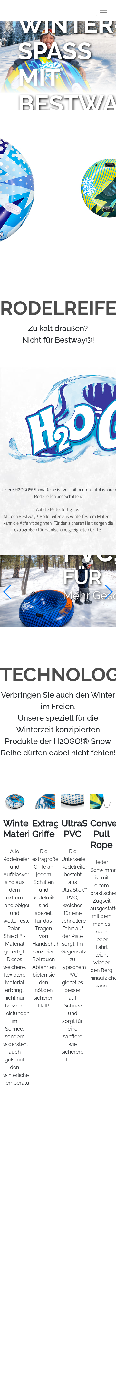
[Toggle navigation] (103, 10)
